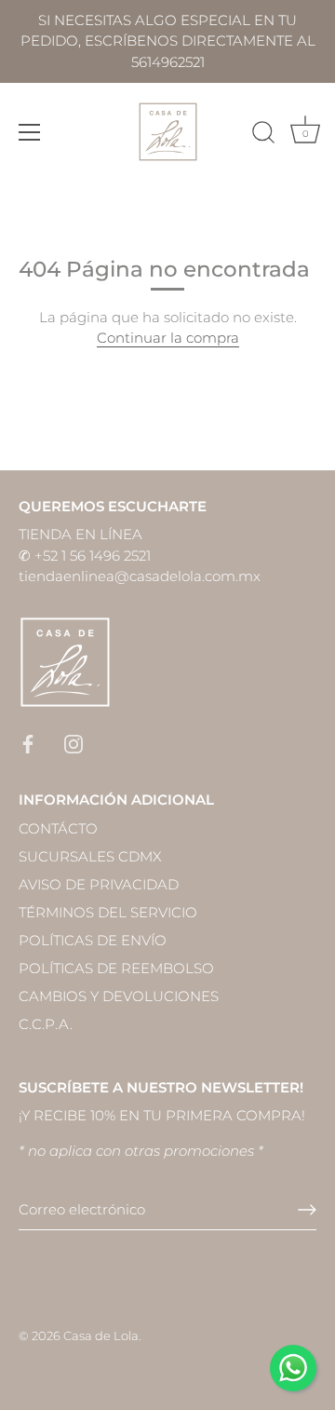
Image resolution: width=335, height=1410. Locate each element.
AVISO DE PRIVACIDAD (99, 884)
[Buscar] (263, 135)
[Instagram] (73, 743)
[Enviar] (307, 1209)
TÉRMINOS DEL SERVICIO (108, 912)
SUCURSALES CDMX (90, 856)
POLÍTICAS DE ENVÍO (93, 940)
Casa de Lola (101, 1336)
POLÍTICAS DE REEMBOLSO (116, 968)
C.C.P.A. (46, 1024)
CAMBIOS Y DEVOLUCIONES (119, 996)
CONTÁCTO (58, 828)
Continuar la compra (168, 337)
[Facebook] (28, 743)
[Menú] (29, 132)
